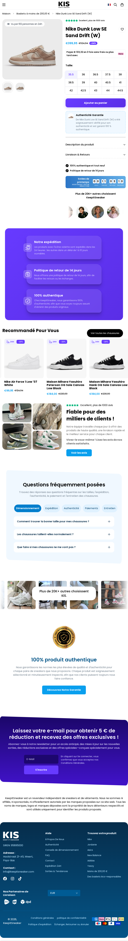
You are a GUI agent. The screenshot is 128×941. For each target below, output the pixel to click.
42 (71, 90)
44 (108, 90)
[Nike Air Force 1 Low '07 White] (24, 358)
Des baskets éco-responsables (104, 876)
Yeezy (90, 866)
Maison (6, 13)
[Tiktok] (20, 879)
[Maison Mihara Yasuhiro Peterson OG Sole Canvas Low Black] (66, 358)
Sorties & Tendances (56, 871)
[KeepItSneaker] (64, 4)
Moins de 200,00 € (97, 871)
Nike (89, 839)
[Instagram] (12, 879)
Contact (49, 860)
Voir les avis (79, 453)
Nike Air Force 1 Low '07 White (20, 383)
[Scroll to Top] (122, 924)
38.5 (71, 82)
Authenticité (52, 844)
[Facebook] (5, 879)
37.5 (108, 74)
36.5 (95, 74)
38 (120, 74)
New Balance (94, 855)
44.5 (120, 90)
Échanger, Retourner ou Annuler (71, 924)
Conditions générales (42, 918)
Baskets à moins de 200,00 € (33, 13)
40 (95, 82)
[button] (109, 4)
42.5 (83, 90)
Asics (90, 850)
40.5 (108, 82)
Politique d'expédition (39, 924)
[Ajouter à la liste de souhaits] (122, 29)
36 (83, 74)
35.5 (71, 74)
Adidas (91, 860)
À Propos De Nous (54, 839)
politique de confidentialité (71, 918)
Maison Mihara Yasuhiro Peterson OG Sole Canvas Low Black (65, 385)
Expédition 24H (53, 866)
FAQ (47, 855)
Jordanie (92, 844)
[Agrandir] (55, 25)
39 (83, 82)
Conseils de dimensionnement (62, 850)
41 (120, 82)
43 (95, 90)
